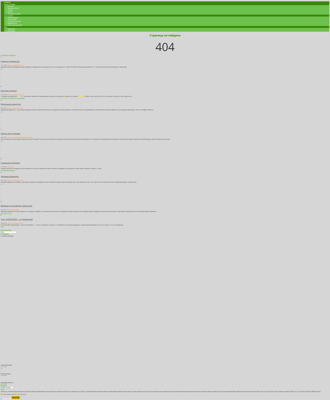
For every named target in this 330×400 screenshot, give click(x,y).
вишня (38, 391)
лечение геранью (137, 391)
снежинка (281, 391)
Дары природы (13, 17)
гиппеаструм (66, 391)
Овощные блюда (13, 8)
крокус (129, 391)
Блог (5, 27)
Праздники (11, 29)
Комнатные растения (15, 25)
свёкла (276, 391)
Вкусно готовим (9, 4)
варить (34, 391)
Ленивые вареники (10, 176)
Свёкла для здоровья (10, 133)
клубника (120, 391)
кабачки (105, 391)
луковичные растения (169, 391)
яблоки (314, 391)
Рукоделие (11, 31)
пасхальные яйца (230, 391)
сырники (286, 391)
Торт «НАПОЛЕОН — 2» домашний (17, 219)
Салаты (10, 10)
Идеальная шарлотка (11, 104)
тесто (296, 391)
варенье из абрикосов (24, 391)
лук (152, 391)
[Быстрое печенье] (3, 372)
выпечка (59, 391)
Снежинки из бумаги (10, 162)
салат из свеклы (269, 391)
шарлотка (309, 391)
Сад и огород (8, 16)
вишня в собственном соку (49, 391)
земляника (93, 391)
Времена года (12, 23)
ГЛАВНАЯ (7, 2)
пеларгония (239, 391)
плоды (250, 391)
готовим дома (74, 391)
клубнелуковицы (113, 391)
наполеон (198, 391)
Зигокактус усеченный (7, 391)
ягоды (319, 391)
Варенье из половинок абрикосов (16, 205)
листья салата (146, 391)
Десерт (10, 12)
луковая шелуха (158, 391)
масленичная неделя (189, 391)
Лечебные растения (14, 21)
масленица (179, 391)
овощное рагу (217, 391)
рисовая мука (256, 391)
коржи (125, 391)
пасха (223, 391)
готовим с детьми (84, 391)
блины (16, 391)
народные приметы (206, 391)
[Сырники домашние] (129, 236)
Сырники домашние (10, 61)
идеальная (99, 391)
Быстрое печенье (9, 90)
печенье (245, 391)
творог (292, 391)
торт (299, 391)
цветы (303, 391)
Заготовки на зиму (14, 14)
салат (262, 391)
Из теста (10, 6)
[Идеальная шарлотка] (3, 381)
